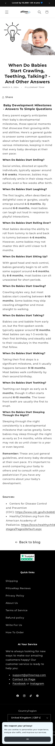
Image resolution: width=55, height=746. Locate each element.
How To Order (15, 632)
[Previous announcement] (6, 3)
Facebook (19, 683)
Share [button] (9, 97)
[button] (7, 12)
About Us (12, 603)
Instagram (37, 683)
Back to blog (29, 542)
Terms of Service (17, 610)
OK (27, 739)
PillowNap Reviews (18, 588)
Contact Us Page (24, 679)
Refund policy (15, 617)
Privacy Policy (15, 595)
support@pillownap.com (29, 675)
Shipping (12, 581)
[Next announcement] (49, 3)
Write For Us (14, 625)
